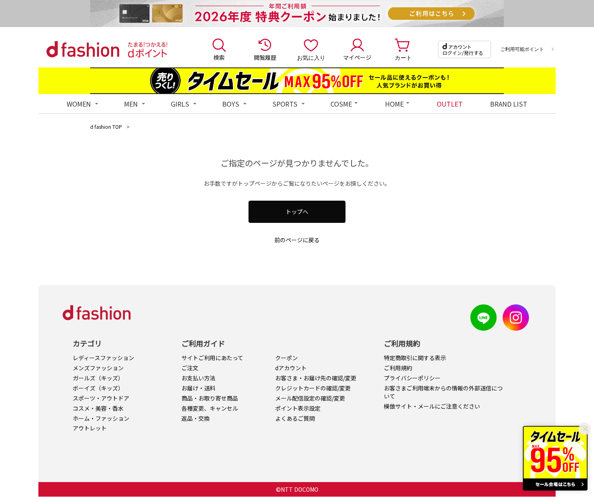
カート (403, 57)
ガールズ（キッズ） (98, 378)
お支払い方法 (198, 378)
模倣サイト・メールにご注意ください (432, 406)
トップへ (297, 212)
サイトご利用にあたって (212, 358)
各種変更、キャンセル (209, 408)
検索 (219, 57)
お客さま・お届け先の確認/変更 (315, 378)
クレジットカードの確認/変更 (313, 388)
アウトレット (90, 428)
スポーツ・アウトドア (101, 398)
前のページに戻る (297, 240)
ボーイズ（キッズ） (98, 388)
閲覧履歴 (265, 57)
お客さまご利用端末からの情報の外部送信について (443, 392)
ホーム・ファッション (101, 418)
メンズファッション (98, 368)
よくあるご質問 (295, 418)
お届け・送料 (198, 388)
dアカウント (291, 368)
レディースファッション (103, 358)
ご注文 (189, 368)
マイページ (357, 57)
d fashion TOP (106, 126)
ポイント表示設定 (297, 408)
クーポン (286, 358)
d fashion (82, 49)
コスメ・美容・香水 (98, 408)
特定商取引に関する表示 (415, 358)
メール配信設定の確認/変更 (310, 398)
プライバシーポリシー (412, 378)
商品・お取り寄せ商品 (209, 398)
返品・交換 (195, 418)
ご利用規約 (398, 368)
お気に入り (311, 57)
